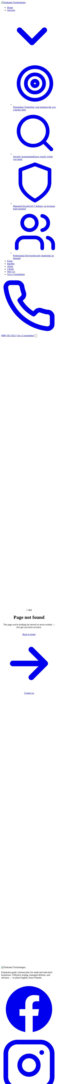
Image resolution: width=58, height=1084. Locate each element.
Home (10, 7)
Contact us (29, 693)
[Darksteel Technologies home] (13, 2)
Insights (10, 263)
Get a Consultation (16, 274)
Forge (10, 261)
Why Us (11, 271)
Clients (10, 269)
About (10, 266)
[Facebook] (29, 1036)
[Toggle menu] (36, 335)
